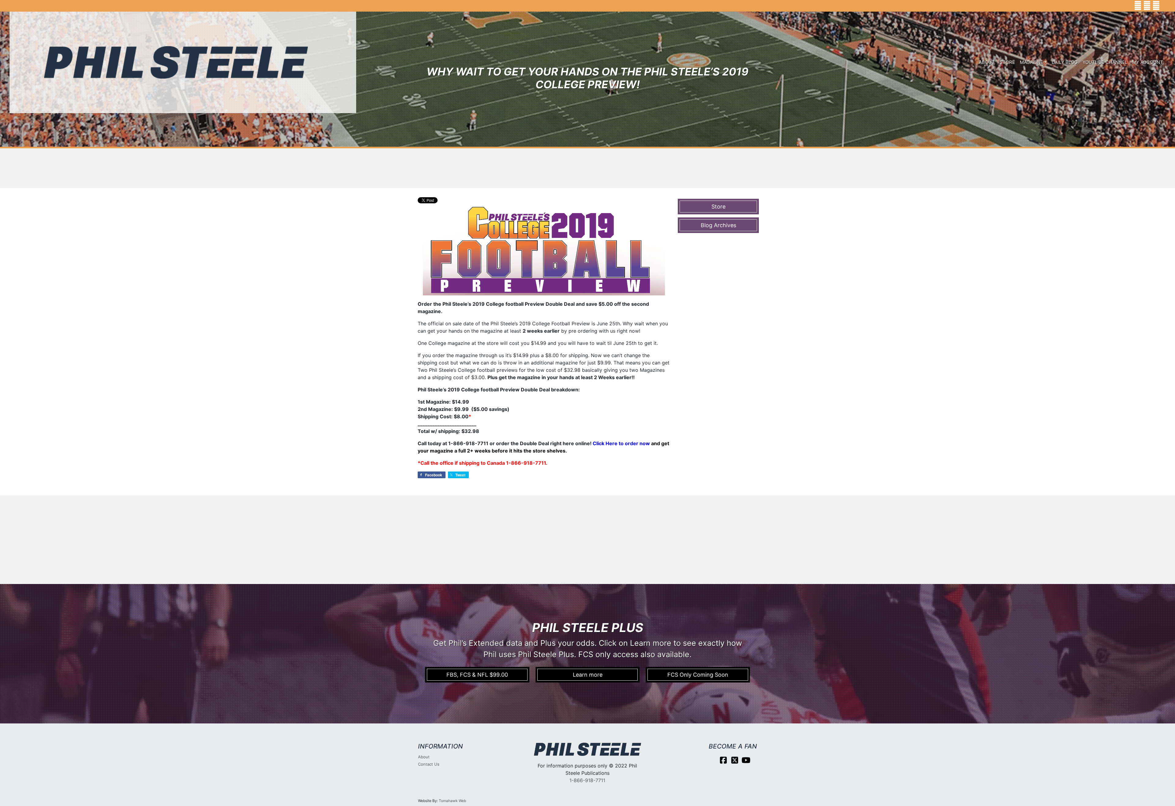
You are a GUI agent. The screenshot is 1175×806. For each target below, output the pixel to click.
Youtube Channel (1105, 62)
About (987, 62)
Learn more (587, 674)
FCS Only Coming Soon (697, 674)
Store (1007, 62)
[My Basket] (1166, 6)
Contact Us (428, 764)
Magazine (1031, 62)
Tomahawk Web (452, 800)
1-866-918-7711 (587, 780)
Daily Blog (1065, 62)
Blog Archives (718, 225)
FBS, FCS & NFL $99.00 (477, 674)
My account (1147, 62)
